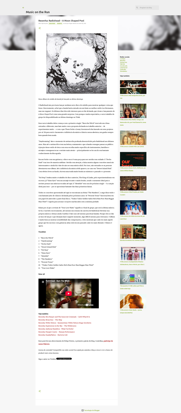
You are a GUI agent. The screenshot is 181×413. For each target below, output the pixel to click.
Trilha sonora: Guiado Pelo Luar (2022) (132, 146)
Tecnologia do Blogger (92, 410)
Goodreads (123, 66)
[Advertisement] (60, 4)
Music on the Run (38, 12)
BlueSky (122, 60)
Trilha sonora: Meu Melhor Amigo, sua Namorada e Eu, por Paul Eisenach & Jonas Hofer (133, 122)
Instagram (123, 62)
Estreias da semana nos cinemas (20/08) (132, 240)
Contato (122, 59)
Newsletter (123, 71)
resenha (59, 23)
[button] (39, 28)
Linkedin (123, 69)
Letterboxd (123, 68)
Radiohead (52, 23)
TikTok (122, 64)
